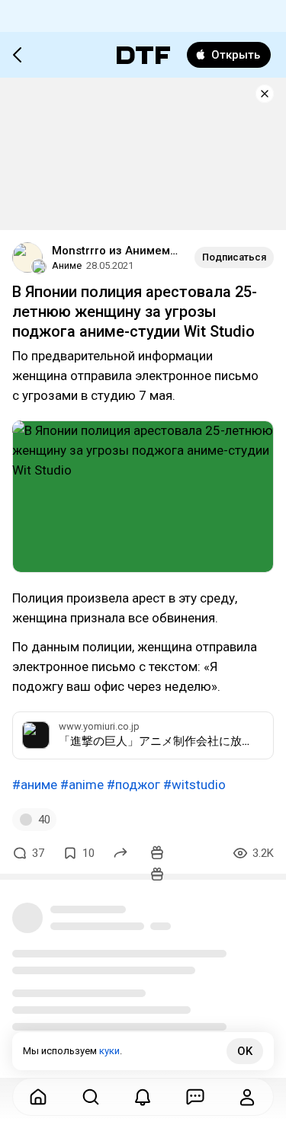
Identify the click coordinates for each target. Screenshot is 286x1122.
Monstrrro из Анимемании (117, 250)
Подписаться (234, 257)
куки (109, 1050)
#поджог (133, 784)
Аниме (67, 265)
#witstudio (194, 784)
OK (244, 1051)
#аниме (34, 784)
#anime (82, 784)
